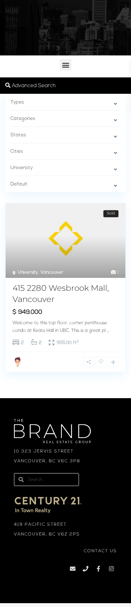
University (28, 272)
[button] (65, 64)
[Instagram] (111, 568)
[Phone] (85, 568)
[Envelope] (72, 568)
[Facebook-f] (98, 568)
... (108, 330)
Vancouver (52, 272)
